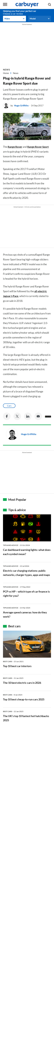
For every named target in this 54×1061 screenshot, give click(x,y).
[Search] (49, 4)
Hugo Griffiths (21, 105)
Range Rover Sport (38, 146)
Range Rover (15, 146)
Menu (5, 4)
